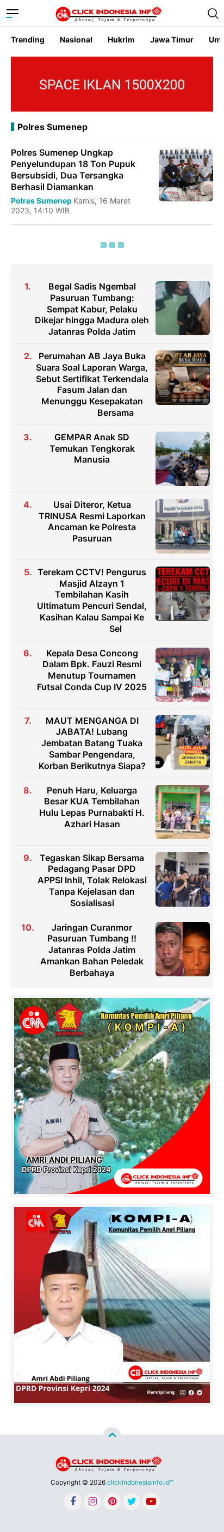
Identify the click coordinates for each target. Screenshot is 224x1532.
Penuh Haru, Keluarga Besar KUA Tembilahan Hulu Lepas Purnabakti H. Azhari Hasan (92, 807)
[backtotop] (112, 1436)
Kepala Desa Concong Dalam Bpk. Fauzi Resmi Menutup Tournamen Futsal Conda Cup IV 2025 (92, 670)
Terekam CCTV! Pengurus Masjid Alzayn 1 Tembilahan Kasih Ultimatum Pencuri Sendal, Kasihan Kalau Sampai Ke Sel (92, 600)
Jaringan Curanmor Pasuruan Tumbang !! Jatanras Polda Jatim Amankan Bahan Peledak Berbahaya (92, 950)
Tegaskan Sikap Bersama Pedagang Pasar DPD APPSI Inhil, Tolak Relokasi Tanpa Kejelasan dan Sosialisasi (92, 880)
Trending (28, 39)
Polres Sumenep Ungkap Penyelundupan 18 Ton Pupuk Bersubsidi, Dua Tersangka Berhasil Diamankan (73, 169)
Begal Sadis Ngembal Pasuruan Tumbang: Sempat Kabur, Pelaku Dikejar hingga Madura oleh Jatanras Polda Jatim (92, 309)
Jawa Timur (172, 39)
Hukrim (121, 39)
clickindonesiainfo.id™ (140, 1482)
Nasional (76, 39)
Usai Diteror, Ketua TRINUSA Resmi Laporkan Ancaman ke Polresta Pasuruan (92, 521)
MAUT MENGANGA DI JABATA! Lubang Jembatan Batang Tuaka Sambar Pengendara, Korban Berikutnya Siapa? (92, 743)
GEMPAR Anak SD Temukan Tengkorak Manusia (92, 448)
